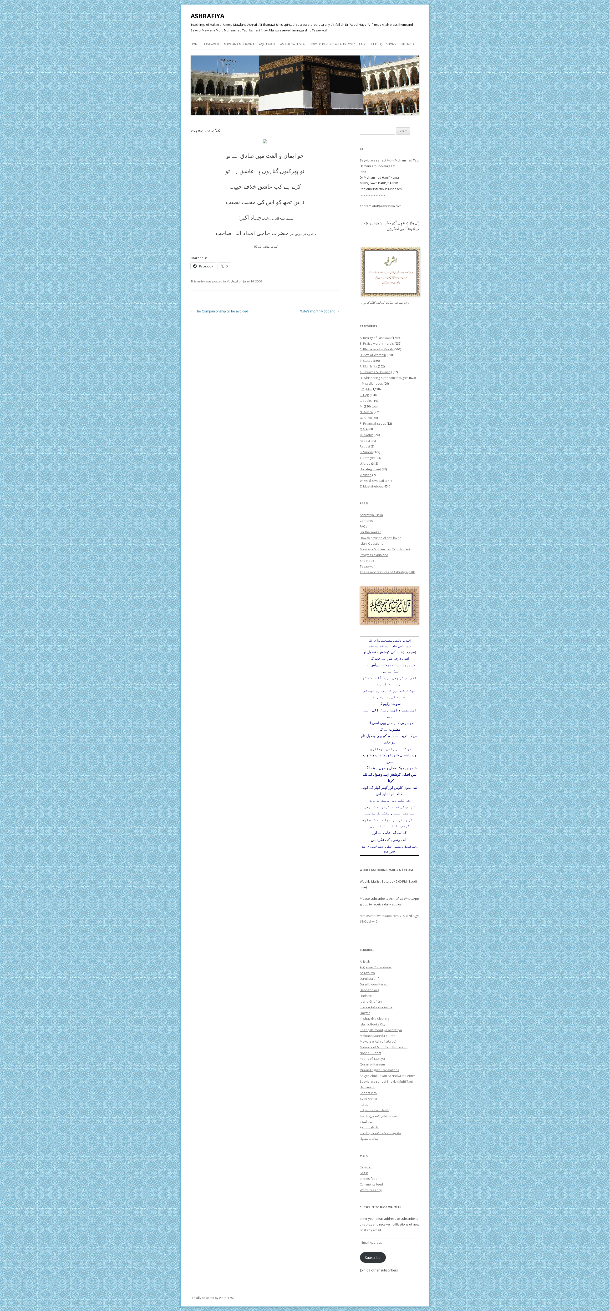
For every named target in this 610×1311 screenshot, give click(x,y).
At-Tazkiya (367, 973)
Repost (365, 440)
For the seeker (370, 532)
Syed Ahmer (368, 1098)
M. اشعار (232, 281)
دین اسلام (366, 1121)
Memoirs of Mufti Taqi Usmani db (383, 1047)
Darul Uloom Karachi (374, 984)
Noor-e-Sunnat (370, 1053)
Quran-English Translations (379, 1070)
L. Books (366, 400)
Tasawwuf (211, 44)
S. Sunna (366, 452)
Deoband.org (369, 990)
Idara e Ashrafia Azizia (376, 1007)
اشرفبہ (364, 1104)
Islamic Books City (372, 1024)
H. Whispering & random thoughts (384, 378)
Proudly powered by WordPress (212, 1298)
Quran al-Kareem (372, 1064)
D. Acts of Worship (373, 355)
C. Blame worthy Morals (377, 349)
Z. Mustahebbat (371, 486)
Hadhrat (366, 996)
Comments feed (371, 1184)
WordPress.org (370, 1190)
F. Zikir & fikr (368, 366)
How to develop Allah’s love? (332, 44)
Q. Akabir (366, 435)
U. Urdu (365, 463)
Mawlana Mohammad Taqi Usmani (249, 44)
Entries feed (368, 1178)
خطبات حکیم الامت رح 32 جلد (379, 1116)
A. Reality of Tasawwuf (376, 338)
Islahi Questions (383, 44)
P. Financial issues (373, 423)
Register (366, 1167)
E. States (366, 360)
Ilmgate (365, 1013)
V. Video (365, 475)
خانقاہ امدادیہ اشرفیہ (374, 1110)
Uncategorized (370, 469)
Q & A (364, 429)
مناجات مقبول (369, 1138)
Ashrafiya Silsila (292, 44)
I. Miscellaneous (371, 383)
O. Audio (366, 418)
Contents (366, 520)
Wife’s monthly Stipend (320, 311)
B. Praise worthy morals (377, 343)
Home (195, 44)
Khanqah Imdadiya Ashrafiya (381, 1030)
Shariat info (368, 1093)
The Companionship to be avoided (219, 311)
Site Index (408, 44)
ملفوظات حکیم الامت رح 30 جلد (380, 1133)
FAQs (362, 44)
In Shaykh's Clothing (374, 1018)
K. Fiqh (364, 395)
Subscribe (373, 1257)
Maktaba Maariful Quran (378, 1036)
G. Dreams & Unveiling (376, 372)
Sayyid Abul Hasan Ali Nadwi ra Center (387, 1076)
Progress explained (374, 555)
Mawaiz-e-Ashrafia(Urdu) (378, 1041)
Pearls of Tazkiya (372, 1058)
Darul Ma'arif (369, 978)
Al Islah (365, 961)
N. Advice (366, 412)
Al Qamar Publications (375, 967)
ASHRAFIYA (207, 16)
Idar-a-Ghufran (371, 1001)
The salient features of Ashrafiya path (387, 572)
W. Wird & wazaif (372, 480)
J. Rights (365, 389)
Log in (364, 1173)
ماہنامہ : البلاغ (369, 1127)
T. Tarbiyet (367, 458)
